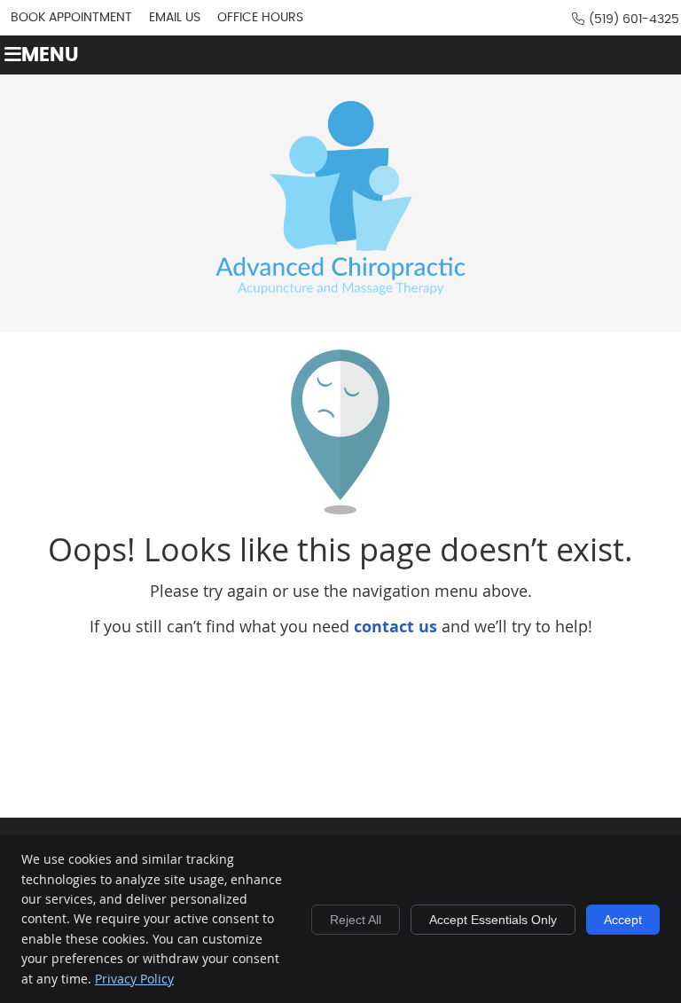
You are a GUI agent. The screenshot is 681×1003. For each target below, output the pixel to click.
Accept (623, 920)
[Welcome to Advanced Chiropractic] (340, 310)
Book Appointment (71, 18)
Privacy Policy (134, 978)
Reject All (355, 920)
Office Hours (260, 18)
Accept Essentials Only (493, 920)
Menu (50, 55)
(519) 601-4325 (634, 19)
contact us (395, 626)
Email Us (174, 18)
